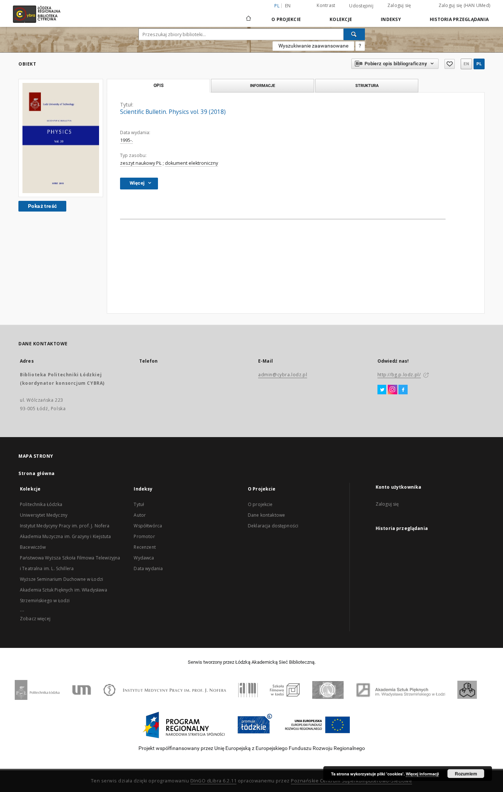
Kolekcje (341, 19)
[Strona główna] (248, 15)
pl (479, 64)
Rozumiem (466, 773)
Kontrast (326, 5)
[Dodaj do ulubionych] (449, 64)
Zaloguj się (399, 5)
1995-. (126, 140)
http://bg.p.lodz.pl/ (399, 374)
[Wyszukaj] (354, 34)
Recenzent (144, 547)
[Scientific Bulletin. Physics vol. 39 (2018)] (60, 138)
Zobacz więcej (35, 618)
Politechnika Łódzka (41, 504)
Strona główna (36, 473)
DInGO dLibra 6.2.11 (213, 781)
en (288, 5)
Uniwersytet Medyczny (43, 515)
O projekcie (260, 504)
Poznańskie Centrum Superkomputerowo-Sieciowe (351, 781)
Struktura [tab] (367, 85)
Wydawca (144, 558)
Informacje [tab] (262, 85)
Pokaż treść (42, 206)
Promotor (144, 536)
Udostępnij (361, 6)
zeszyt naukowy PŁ (141, 163)
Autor (140, 515)
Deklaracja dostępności (273, 526)
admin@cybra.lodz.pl (282, 374)
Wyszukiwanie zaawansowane (313, 46)
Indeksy (391, 19)
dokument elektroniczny (191, 163)
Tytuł (139, 504)
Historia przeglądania (459, 19)
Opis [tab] (158, 85)
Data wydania (148, 568)
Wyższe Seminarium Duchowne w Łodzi (61, 579)
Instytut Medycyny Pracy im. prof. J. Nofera (64, 526)
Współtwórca (148, 526)
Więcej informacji (422, 774)
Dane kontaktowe (266, 515)
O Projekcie (286, 19)
